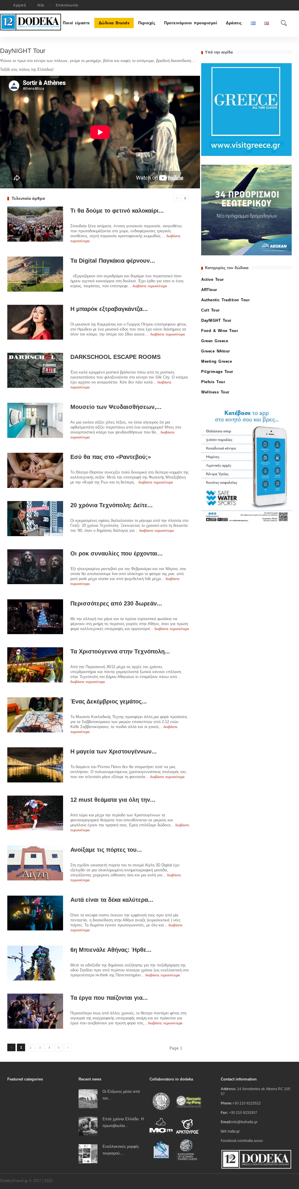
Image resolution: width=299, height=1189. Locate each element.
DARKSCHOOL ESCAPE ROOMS (115, 357)
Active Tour (212, 279)
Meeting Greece (216, 361)
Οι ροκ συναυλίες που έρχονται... (116, 553)
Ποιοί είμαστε (76, 23)
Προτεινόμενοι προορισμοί (190, 23)
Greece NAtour (215, 351)
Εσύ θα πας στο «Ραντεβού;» (110, 457)
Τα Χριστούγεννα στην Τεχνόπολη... (120, 651)
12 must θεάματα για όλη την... (112, 799)
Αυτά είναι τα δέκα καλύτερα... (111, 900)
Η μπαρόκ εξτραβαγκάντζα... (109, 309)
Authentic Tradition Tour (225, 300)
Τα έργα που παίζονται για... (109, 997)
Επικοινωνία (67, 5)
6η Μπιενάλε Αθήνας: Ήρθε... (111, 950)
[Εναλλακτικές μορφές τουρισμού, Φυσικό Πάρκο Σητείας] (88, 1153)
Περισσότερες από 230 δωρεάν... (116, 603)
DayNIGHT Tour (216, 320)
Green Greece (214, 341)
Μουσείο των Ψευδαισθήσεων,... (115, 407)
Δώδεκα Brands (114, 23)
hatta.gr (234, 1131)
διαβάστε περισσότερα (150, 285)
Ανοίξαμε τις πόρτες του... (106, 849)
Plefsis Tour (213, 382)
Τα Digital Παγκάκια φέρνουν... (112, 260)
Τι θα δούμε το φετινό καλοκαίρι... (117, 210)
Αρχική (19, 5)
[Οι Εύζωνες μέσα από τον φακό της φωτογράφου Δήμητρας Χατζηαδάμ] (88, 1098)
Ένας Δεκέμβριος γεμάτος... (108, 701)
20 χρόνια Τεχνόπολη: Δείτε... (111, 505)
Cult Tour (210, 310)
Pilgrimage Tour (217, 371)
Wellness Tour (215, 392)
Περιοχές (146, 23)
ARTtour (209, 290)
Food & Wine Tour (219, 330)
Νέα (40, 5)
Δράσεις (234, 23)
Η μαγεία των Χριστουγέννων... (113, 751)
